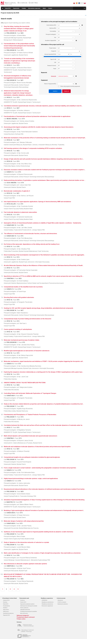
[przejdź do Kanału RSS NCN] (77, 3)
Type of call (53, 59)
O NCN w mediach (62, 602)
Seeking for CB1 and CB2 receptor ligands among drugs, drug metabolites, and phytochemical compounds (38, 308)
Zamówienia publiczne (8, 613)
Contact (50, 8)
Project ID (53, 51)
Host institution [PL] (51, 25)
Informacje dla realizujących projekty (28, 605)
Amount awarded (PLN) (50, 54)
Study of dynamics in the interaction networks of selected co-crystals (26, 542)
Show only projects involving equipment (70, 86)
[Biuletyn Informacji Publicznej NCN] (74, 3)
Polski (84, 3)
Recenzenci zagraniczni (47, 605)
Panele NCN (23, 602)
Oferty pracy (6, 611)
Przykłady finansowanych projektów (28, 611)
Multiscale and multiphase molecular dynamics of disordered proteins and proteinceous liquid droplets (37, 446)
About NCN (8, 8)
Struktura (5, 607)
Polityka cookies (21, 619)
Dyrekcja (5, 602)
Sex (55, 37)
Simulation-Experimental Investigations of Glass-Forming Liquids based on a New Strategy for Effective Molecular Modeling (44, 500)
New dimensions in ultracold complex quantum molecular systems (25, 564)
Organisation (16, 8)
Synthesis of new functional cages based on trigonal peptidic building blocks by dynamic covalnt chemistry (38, 532)
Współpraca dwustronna (47, 604)
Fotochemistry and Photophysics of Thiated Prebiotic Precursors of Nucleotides (30, 414)
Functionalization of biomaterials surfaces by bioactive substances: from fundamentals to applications (37, 116)
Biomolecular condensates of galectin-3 (17, 191)
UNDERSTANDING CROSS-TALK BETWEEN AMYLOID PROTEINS (25, 382)
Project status (52, 48)
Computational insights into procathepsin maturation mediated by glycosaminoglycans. (32, 457)
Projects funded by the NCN (10, 13)
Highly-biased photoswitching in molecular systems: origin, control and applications (31, 478)
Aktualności (60, 600)
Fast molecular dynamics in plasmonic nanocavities (20, 212)
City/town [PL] (52, 28)
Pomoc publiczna (24, 607)
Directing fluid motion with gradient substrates (19, 297)
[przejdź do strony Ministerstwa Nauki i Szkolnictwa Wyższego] (26, 625)
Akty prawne (6, 609)
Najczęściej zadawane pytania (27, 604)
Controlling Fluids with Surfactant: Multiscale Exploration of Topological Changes (30, 393)
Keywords (53, 76)
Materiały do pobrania (63, 604)
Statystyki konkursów (25, 609)
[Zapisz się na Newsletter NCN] (82, 3)
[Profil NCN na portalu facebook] (79, 3)
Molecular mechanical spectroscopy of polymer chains (21, 340)
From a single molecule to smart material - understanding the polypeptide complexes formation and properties (40, 468)
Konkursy (22, 600)
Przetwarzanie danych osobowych (26, 617)
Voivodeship (53, 31)
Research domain (51, 65)
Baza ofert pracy (24, 613)
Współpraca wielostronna (47, 602)
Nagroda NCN (6, 615)
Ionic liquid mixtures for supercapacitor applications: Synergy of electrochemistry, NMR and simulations (37, 201)
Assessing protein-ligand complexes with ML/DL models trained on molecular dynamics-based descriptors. (39, 127)
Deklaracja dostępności (23, 615)
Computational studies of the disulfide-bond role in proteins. (23, 287)
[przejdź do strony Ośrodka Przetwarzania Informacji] (26, 636)
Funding (24, 8)
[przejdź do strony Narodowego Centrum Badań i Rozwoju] (26, 630)
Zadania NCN (6, 600)
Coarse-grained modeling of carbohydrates (18, 329)
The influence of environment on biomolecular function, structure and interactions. (30, 233)
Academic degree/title (50, 40)
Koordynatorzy (6, 605)
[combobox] (66, 31)
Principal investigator (51, 34)
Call (55, 62)
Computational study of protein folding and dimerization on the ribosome (27, 319)
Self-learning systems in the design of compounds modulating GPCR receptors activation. (33, 148)
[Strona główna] (19, 3)
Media (44, 8)
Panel (54, 68)
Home (2, 8)
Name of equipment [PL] (50, 83)
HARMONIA (44, 600)
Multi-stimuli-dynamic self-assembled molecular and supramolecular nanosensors (30, 436)
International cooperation (34, 8)
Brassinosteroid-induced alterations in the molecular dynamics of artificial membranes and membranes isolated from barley (44, 489)
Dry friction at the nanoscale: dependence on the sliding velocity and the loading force (31, 244)
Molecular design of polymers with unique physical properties (24, 521)
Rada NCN (5, 604)
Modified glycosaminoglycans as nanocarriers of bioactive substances (26, 350)
